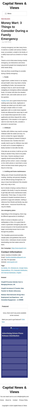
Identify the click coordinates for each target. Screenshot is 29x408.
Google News (23, 268)
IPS (12, 270)
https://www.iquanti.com (19, 248)
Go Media (4, 268)
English (19, 272)
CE (9, 268)
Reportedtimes (5, 270)
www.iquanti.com (12, 262)
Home (2, 400)
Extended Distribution (20, 270)
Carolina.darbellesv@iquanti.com (15, 257)
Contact (15, 400)
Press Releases (5, 19)
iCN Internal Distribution (8, 272)
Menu (9, 13)
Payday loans (5, 100)
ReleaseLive (14, 268)
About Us (8, 400)
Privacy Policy (23, 400)
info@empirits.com (23, 396)
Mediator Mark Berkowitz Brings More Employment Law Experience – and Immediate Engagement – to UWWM (13, 297)
